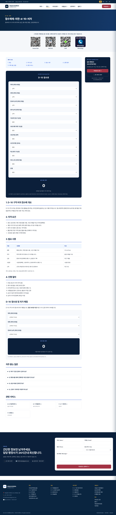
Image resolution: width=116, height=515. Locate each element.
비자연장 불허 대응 (99, 492)
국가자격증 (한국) (15, 143)
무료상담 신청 (97, 499)
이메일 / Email (88, 440)
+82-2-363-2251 (9, 1)
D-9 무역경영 (32, 492)
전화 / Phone (60, 447)
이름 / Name (60, 440)
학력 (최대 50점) (12, 313)
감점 (11, 168)
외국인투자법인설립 (33, 488)
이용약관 (96, 506)
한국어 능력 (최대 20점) (14, 330)
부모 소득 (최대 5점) (16, 160)
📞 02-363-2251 (97, 74)
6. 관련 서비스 (29, 65)
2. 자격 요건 (29, 62)
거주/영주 (55, 6)
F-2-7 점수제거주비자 (78, 488)
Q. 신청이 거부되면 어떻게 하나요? (18, 389)
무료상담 (111, 512)
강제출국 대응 (97, 494)
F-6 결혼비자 (75, 492)
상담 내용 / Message (62, 453)
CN (106, 1)
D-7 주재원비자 (32, 494)
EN (103, 1)
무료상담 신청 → (97, 70)
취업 (47, 6)
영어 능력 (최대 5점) (16, 110)
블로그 (79, 6)
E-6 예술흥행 (54, 494)
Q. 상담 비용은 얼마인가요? (16, 383)
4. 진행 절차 (66, 62)
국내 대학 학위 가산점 (16, 126)
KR (100, 1)
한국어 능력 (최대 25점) (17, 101)
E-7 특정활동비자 (54, 488)
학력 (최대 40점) (15, 84)
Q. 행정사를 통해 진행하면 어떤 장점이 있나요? (22, 377)
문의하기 (72, 6)
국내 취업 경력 (14, 135)
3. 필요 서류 (47, 62)
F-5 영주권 (75, 496)
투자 (41, 6)
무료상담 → (106, 6)
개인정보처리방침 (98, 503)
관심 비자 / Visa (88, 447)
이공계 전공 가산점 (15, 118)
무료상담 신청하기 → (83, 466)
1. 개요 (9, 62)
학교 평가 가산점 (14, 151)
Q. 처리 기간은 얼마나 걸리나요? (18, 371)
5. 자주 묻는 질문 (12, 65)
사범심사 (64, 6)
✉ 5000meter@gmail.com (9, 497)
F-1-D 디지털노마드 (77, 494)
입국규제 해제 (97, 490)
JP (109, 1)
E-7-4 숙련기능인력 (55, 490)
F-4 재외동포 (75, 490)
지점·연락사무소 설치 (33, 498)
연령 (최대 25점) (15, 93)
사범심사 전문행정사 (99, 488)
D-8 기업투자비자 (33, 490)
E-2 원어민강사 (54, 492)
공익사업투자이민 (32, 496)
